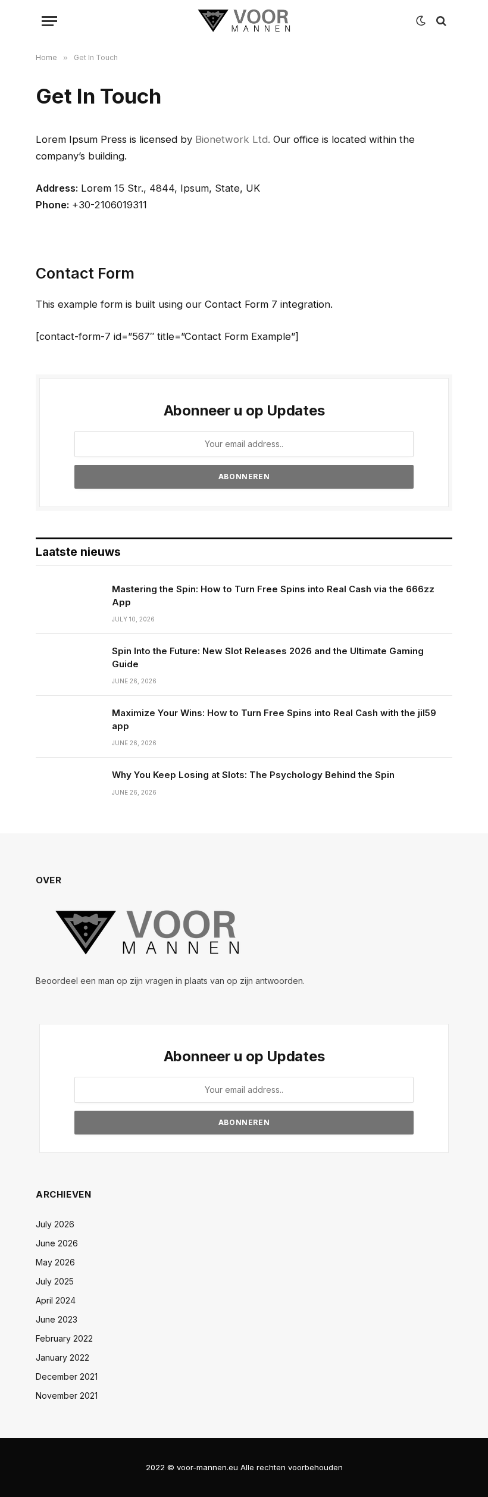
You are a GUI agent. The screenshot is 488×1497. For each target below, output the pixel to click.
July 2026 (55, 1224)
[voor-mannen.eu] (244, 20)
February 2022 (64, 1338)
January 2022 (62, 1357)
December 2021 (67, 1376)
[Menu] (49, 21)
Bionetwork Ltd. (232, 139)
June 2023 (56, 1319)
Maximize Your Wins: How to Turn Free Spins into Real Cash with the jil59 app (274, 719)
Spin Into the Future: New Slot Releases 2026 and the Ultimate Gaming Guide (268, 657)
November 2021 (67, 1395)
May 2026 (55, 1262)
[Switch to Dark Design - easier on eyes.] (420, 20)
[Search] (440, 21)
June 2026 (57, 1243)
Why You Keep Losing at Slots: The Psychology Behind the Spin (253, 774)
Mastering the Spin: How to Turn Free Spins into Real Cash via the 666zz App (273, 595)
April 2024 (56, 1300)
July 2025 (55, 1281)
